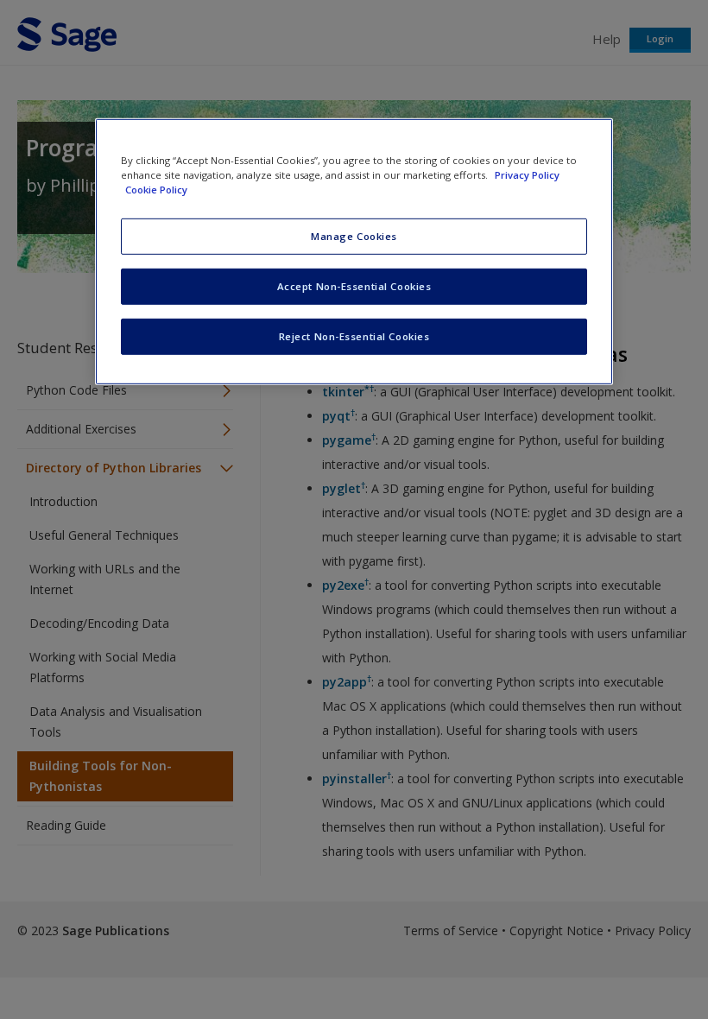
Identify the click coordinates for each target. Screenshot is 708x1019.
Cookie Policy (156, 189)
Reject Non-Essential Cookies (354, 336)
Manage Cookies (354, 236)
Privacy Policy (527, 174)
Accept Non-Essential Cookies (354, 286)
